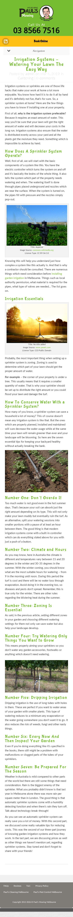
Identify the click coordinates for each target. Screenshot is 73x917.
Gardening (25, 78)
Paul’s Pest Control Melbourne (47, 892)
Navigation (39, 50)
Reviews (17, 886)
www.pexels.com (43, 347)
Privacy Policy (41, 886)
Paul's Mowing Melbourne (44, 902)
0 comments (45, 78)
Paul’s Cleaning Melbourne (16, 892)
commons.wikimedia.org (43, 250)
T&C (28, 886)
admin (29, 74)
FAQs (6, 886)
